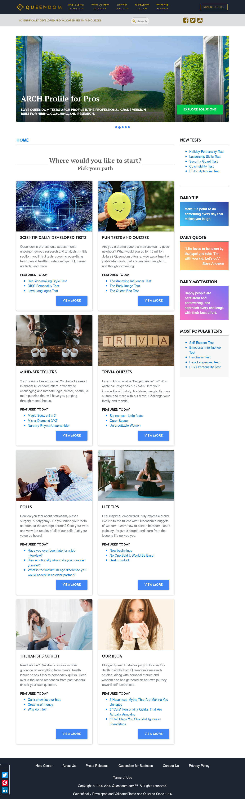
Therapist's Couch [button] (142, 7)
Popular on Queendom (78, 7)
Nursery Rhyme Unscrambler (49, 425)
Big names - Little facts (126, 415)
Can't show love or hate (44, 699)
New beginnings (121, 550)
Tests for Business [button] (163, 7)
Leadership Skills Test (205, 156)
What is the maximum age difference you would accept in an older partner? (57, 572)
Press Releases (97, 765)
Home (22, 140)
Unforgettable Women (125, 425)
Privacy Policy (199, 765)
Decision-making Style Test (47, 280)
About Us (69, 765)
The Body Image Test (125, 285)
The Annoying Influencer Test (130, 280)
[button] (21, 79)
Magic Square (42, 415)
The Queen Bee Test (124, 290)
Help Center (44, 765)
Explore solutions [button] (199, 109)
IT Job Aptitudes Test (204, 170)
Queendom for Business (135, 765)
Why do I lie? (37, 709)
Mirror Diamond (42, 420)
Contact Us (171, 765)
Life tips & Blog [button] (122, 7)
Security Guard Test (203, 161)
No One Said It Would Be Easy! (132, 555)
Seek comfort (119, 560)
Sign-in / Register (213, 7)
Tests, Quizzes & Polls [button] (100, 7)
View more (72, 300)
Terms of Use (122, 777)
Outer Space (119, 420)
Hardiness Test (200, 357)
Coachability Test (201, 166)
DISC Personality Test (43, 285)
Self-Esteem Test (201, 342)
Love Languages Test (43, 290)
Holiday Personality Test (206, 151)
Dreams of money (40, 704)
